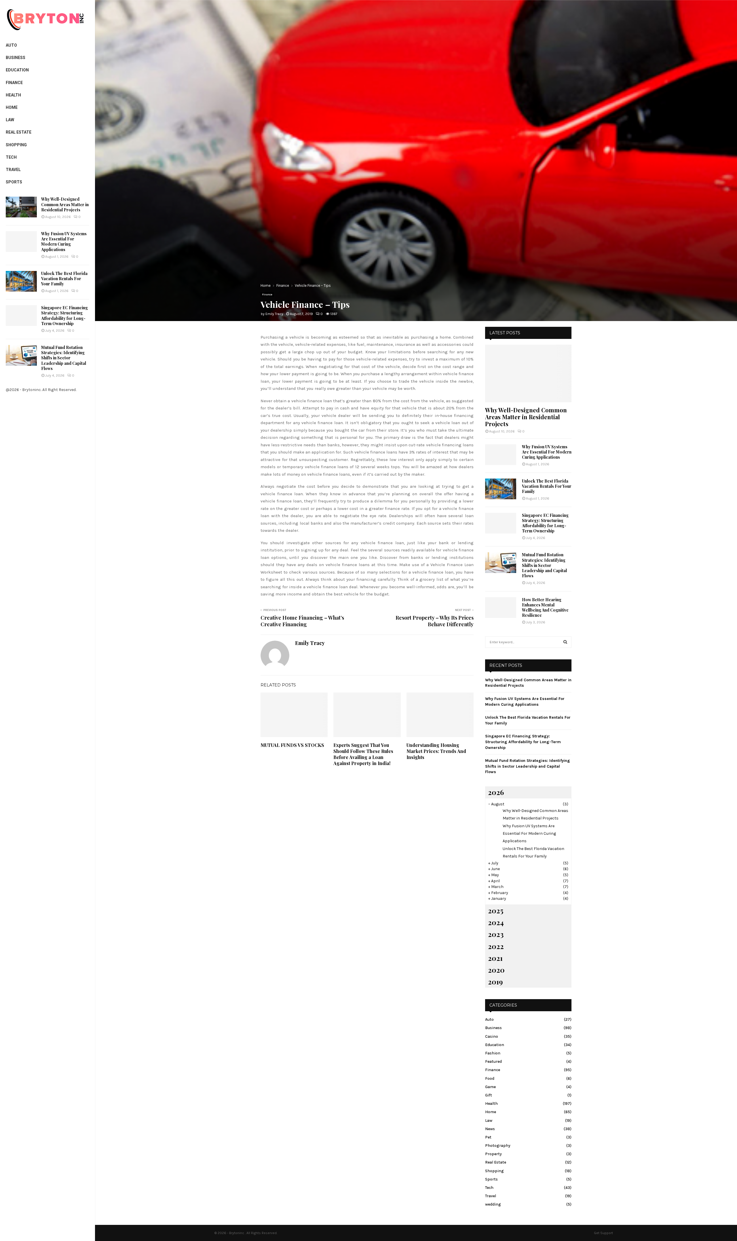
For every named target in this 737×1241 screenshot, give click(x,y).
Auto (11, 45)
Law (10, 119)
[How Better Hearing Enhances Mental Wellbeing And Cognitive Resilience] (500, 607)
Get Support (603, 1233)
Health (13, 95)
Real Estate (18, 132)
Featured (493, 1061)
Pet (488, 1137)
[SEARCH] (565, 642)
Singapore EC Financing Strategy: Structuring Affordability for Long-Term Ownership (64, 315)
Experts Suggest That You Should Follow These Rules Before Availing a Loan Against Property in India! (363, 754)
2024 (496, 922)
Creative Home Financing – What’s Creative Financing (302, 621)
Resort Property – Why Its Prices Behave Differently (435, 621)
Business (15, 57)
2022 (496, 946)
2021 (495, 958)
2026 (496, 792)
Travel (13, 169)
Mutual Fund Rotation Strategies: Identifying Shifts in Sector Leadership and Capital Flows (63, 358)
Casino (491, 1036)
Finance (14, 82)
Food (489, 1078)
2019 (495, 981)
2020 (496, 969)
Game (490, 1086)
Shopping (16, 145)
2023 (496, 934)
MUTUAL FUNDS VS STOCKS (292, 745)
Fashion (492, 1053)
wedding (493, 1204)
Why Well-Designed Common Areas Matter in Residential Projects (65, 204)
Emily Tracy (274, 314)
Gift (488, 1095)
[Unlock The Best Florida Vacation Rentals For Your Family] (21, 281)
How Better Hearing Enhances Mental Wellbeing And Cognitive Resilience (545, 607)
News (490, 1128)
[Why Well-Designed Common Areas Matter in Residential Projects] (21, 207)
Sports (14, 182)
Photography (497, 1145)
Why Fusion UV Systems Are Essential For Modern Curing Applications (64, 241)
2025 (495, 910)
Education (17, 70)
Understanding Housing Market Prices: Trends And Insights (436, 751)
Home (12, 107)
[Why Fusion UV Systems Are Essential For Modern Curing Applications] (21, 241)
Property (493, 1153)
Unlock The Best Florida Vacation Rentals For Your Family (64, 278)
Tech (11, 157)
